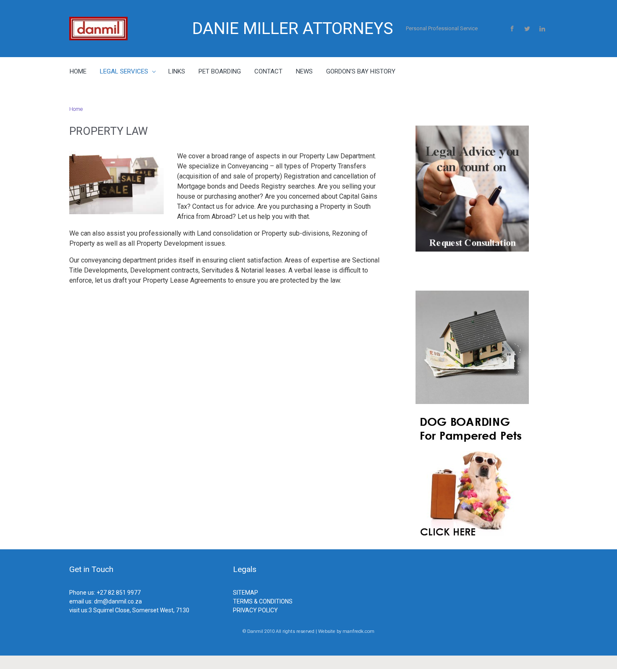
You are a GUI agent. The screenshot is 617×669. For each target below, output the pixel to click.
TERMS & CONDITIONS (263, 601)
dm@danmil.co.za (118, 601)
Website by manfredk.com (346, 631)
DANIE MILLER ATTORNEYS (292, 28)
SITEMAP (245, 592)
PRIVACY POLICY (255, 610)
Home (76, 109)
